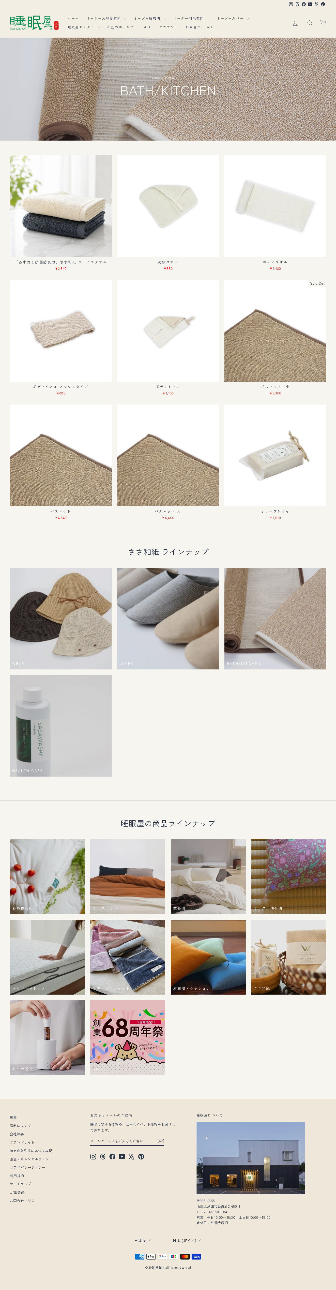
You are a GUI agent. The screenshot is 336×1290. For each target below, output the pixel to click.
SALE (146, 27)
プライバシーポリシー (27, 1167)
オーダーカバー (231, 18)
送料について (20, 1125)
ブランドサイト (22, 1142)
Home (155, 77)
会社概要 (17, 1133)
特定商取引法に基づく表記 (31, 1150)
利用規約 (17, 1175)
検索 (13, 1117)
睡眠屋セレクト (82, 27)
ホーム (73, 18)
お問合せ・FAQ (198, 27)
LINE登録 (17, 1192)
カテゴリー (173, 77)
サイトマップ (20, 1183)
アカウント (168, 27)
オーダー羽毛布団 (189, 18)
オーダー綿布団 (148, 18)
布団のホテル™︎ (120, 27)
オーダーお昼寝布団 (105, 18)
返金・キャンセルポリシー (31, 1159)
